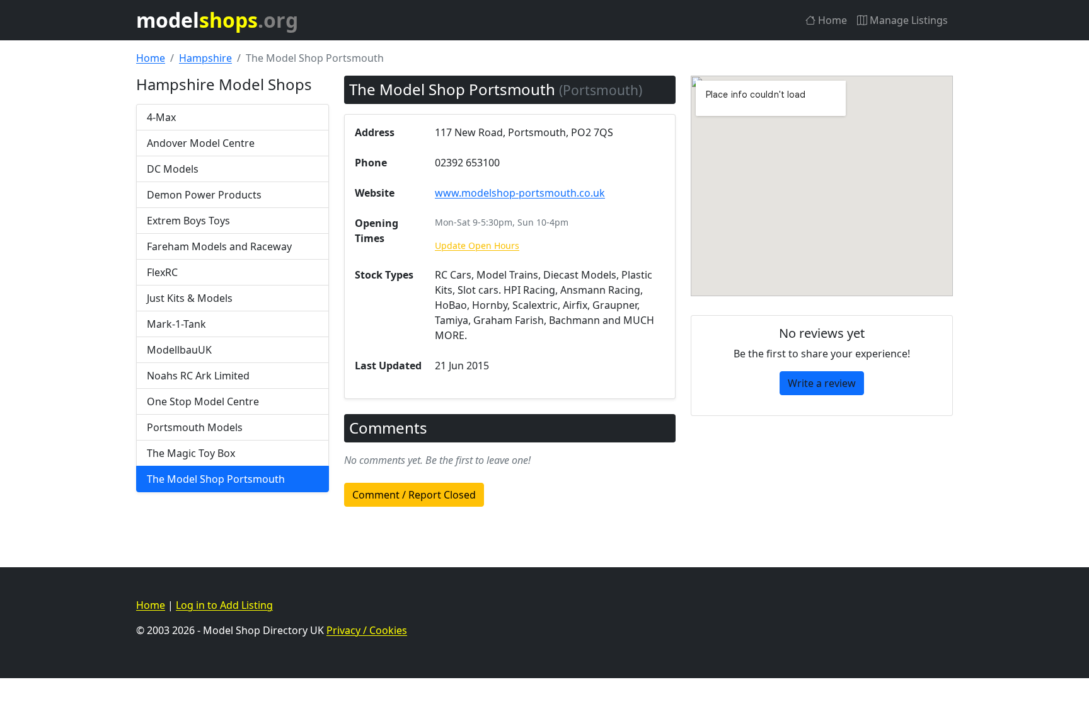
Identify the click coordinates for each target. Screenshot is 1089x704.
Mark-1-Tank (176, 324)
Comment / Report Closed (414, 495)
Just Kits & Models (190, 298)
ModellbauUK (179, 350)
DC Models (173, 169)
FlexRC (162, 272)
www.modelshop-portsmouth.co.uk (520, 193)
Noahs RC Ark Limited (198, 376)
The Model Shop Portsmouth (216, 479)
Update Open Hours (477, 245)
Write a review (822, 383)
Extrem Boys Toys (188, 221)
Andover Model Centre (201, 143)
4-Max (161, 117)
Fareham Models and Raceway (219, 246)
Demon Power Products (204, 195)
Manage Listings (907, 20)
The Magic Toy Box (191, 453)
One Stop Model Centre (203, 401)
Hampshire (205, 58)
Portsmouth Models (195, 427)
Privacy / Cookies (366, 630)
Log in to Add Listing (224, 605)
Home (831, 20)
